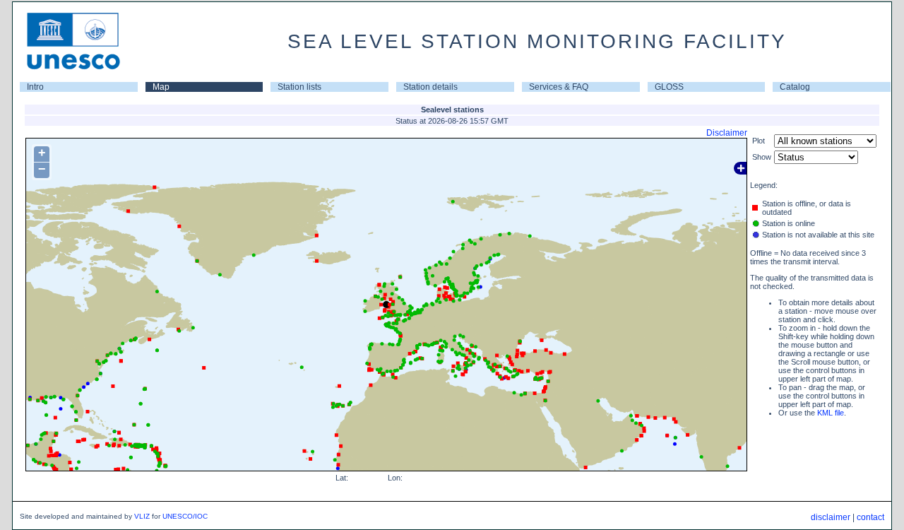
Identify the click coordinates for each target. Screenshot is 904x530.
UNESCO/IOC (185, 516)
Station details (430, 87)
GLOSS (669, 87)
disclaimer (830, 517)
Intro (35, 87)
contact (870, 517)
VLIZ (142, 516)
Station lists (299, 87)
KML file (830, 412)
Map (161, 87)
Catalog (795, 87)
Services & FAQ (558, 87)
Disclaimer (726, 133)
